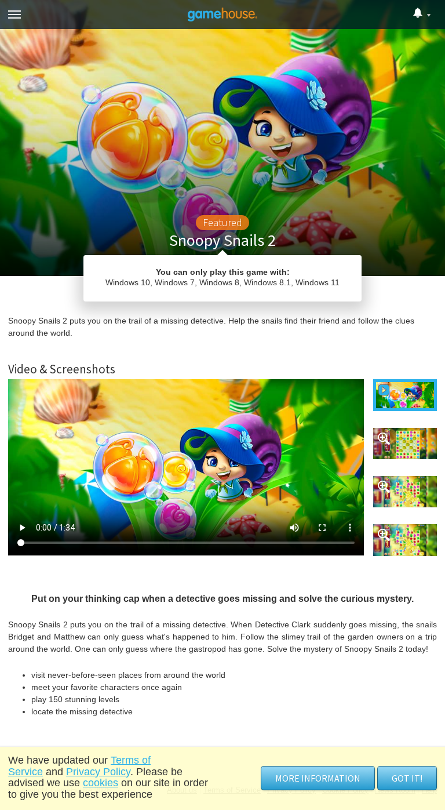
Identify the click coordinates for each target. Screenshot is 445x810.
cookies (100, 783)
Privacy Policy (98, 772)
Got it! (407, 778)
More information (317, 778)
